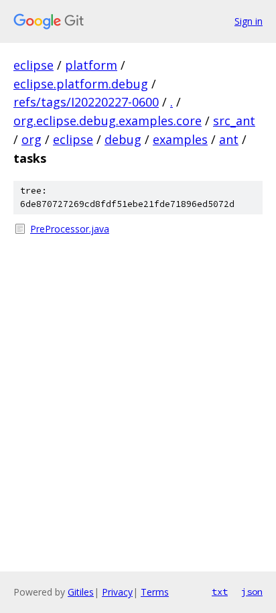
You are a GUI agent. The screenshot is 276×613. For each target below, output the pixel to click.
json (252, 592)
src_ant (234, 121)
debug (123, 139)
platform (91, 65)
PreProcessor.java (69, 228)
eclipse (33, 65)
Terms (155, 592)
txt (220, 592)
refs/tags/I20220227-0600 (86, 102)
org (31, 139)
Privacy (117, 592)
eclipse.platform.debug (80, 84)
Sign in (248, 21)
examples (180, 139)
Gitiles (81, 592)
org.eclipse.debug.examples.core (107, 121)
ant (228, 139)
